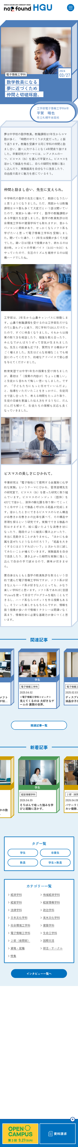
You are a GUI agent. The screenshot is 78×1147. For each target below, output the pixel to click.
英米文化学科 (51, 918)
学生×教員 (55, 863)
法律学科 (16, 910)
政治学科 (48, 910)
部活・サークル (53, 948)
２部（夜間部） (20, 940)
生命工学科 (50, 933)
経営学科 (16, 902)
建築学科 (48, 925)
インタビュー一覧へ (39, 974)
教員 (23, 863)
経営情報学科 (51, 902)
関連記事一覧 (39, 725)
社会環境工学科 (20, 925)
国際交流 (48, 940)
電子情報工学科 (20, 933)
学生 (23, 853)
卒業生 (55, 853)
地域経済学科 (51, 895)
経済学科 (16, 895)
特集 (13, 956)
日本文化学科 (19, 918)
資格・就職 (18, 948)
